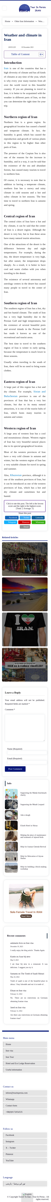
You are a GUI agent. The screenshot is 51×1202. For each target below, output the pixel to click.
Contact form (11, 1105)
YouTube (10, 1160)
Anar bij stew (24, 956)
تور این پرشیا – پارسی (15, 1184)
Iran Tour (10, 1057)
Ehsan (13, 990)
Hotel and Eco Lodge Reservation (20, 1063)
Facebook (10, 1135)
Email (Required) (14, 758)
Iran (6, 68)
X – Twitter (11, 1148)
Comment (10, 709)
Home (7, 21)
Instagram (10, 1141)
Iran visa (29, 943)
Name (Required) (14, 749)
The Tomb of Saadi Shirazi (32, 974)
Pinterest (9, 1154)
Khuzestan (16, 475)
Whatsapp (10, 1099)
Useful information (14, 1070)
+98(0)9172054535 (14, 1112)
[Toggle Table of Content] (40, 54)
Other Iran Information (24, 21)
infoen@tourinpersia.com (16, 1093)
